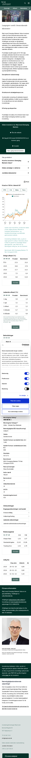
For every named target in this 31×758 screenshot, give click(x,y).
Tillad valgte (15, 406)
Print (27, 182)
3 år (11, 190)
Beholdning (23, 8)
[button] (15, 755)
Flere (23, 190)
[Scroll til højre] (29, 8)
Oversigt (7, 8)
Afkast (15, 8)
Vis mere (15, 282)
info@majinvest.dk (7, 738)
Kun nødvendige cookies (15, 411)
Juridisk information (7, 746)
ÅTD (4, 190)
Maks (17, 190)
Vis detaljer (22, 395)
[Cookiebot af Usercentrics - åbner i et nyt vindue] (22, 345)
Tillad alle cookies (15, 400)
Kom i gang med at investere (15, 150)
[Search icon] (25, 3)
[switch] (26, 378)
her (9, 322)
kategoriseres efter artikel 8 (17, 600)
